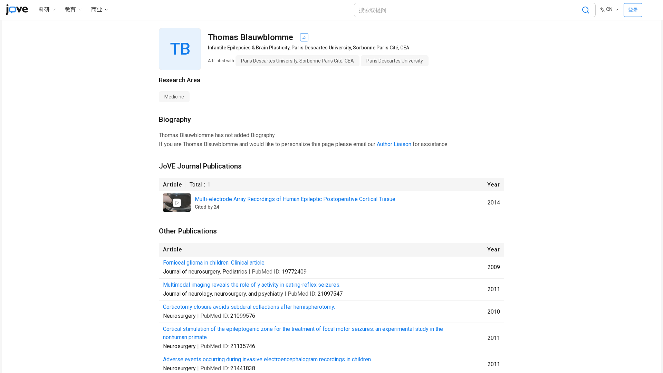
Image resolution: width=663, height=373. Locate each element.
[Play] (177, 203)
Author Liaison (394, 144)
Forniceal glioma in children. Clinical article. (214, 262)
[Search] (586, 10)
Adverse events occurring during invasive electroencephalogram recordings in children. (267, 359)
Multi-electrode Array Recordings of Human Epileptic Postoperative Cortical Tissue (295, 199)
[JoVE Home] (17, 9)
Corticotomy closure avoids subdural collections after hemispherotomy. (249, 307)
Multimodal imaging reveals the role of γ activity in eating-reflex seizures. (251, 284)
